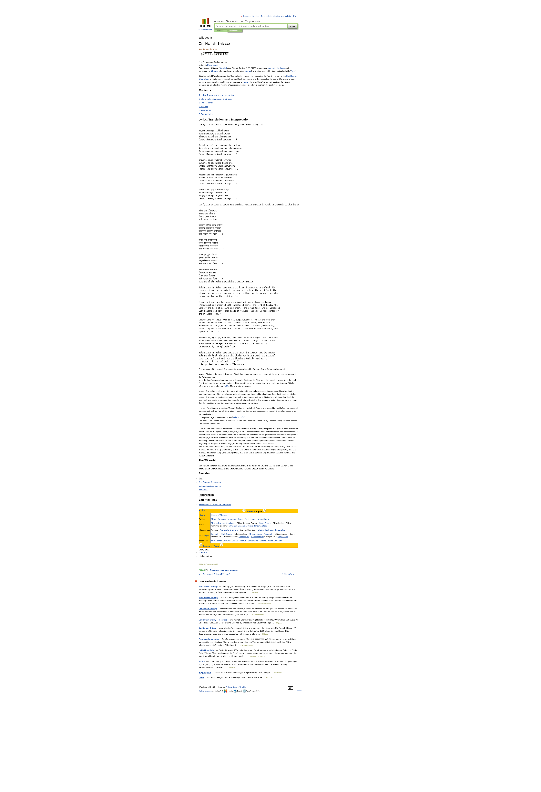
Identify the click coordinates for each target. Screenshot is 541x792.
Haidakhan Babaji (207, 650)
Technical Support (232, 687)
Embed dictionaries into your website (276, 16)
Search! (292, 26)
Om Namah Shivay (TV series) (216, 574)
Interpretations (234, 31)
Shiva (201, 678)
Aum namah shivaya (208, 597)
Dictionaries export (205, 691)
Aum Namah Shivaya (208, 586)
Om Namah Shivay (207, 628)
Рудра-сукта (205, 672)
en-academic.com (205, 30)
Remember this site (251, 16)
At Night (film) (288, 574)
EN (294, 16)
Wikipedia (220, 31)
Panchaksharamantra (209, 639)
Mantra (202, 661)
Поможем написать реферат (224, 570)
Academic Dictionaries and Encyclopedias (237, 21)
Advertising (242, 687)
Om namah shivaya (208, 609)
